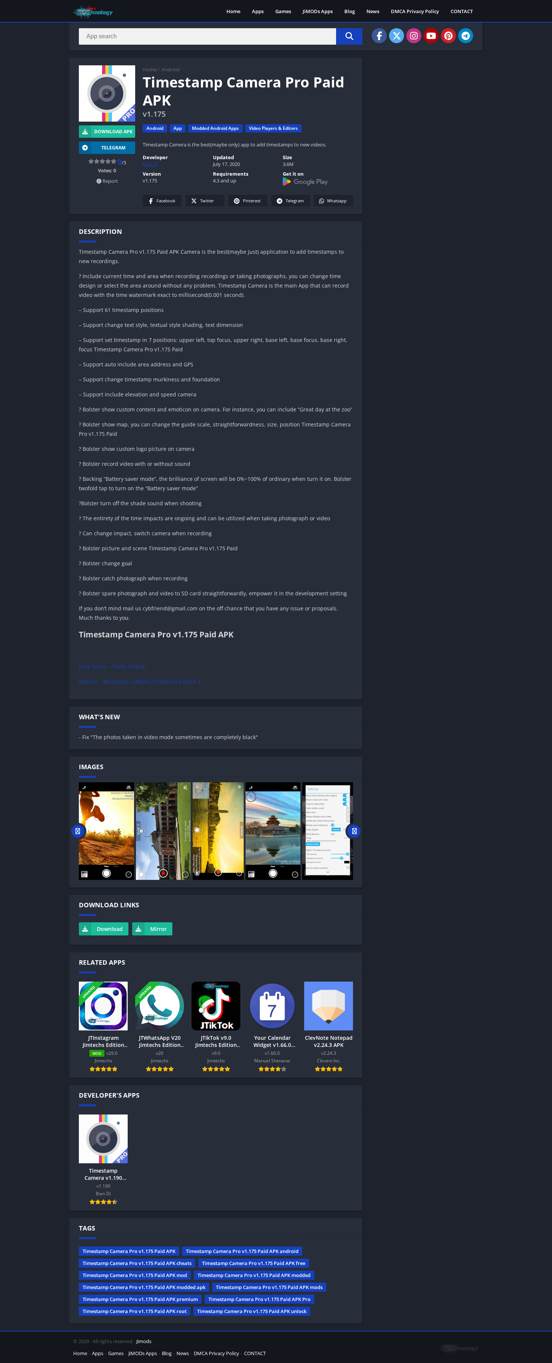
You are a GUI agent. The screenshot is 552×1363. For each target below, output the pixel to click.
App (177, 128)
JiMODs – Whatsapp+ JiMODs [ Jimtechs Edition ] (139, 681)
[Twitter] (396, 35)
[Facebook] (379, 35)
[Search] (349, 36)
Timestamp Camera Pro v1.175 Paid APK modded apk (144, 1287)
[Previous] (77, 831)
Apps (258, 11)
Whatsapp (337, 200)
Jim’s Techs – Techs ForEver (113, 666)
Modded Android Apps (215, 128)
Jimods (143, 1341)
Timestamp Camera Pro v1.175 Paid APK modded (254, 1275)
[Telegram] (465, 35)
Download (110, 928)
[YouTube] (431, 35)
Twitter (207, 200)
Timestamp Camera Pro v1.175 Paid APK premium (140, 1299)
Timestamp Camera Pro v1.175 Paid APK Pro (259, 1299)
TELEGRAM (113, 148)
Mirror (158, 928)
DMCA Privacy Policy (415, 11)
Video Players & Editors (273, 128)
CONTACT (462, 11)
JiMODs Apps (318, 11)
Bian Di (150, 164)
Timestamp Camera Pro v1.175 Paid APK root (135, 1311)
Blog (349, 11)
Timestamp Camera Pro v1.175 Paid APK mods (269, 1287)
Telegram (295, 200)
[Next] (353, 831)
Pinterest (252, 200)
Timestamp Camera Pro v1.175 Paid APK (129, 1251)
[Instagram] (413, 35)
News (372, 11)
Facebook (166, 200)
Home (233, 11)
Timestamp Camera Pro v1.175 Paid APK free (253, 1263)
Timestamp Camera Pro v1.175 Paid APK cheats (137, 1263)
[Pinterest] (448, 35)
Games (283, 11)
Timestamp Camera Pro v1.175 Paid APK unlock (251, 1311)
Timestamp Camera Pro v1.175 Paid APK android (242, 1251)
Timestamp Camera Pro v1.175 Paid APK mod (135, 1275)
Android (170, 69)
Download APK (113, 131)
